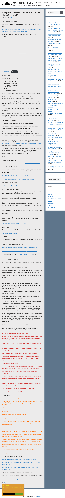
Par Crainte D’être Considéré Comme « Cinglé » (14, 280)
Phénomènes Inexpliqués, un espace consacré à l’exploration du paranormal (55, 30)
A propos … (40, 5)
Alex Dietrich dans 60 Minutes (9, 233)
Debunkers (50, 194)
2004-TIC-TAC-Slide (6, 71)
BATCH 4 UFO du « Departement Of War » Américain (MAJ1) (53, 92)
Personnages (51, 203)
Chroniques (50, 192)
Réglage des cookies (9, 493)
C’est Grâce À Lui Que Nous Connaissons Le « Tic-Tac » (16, 175)
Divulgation (50, 196)
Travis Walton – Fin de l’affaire (55, 137)
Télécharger (14, 71)
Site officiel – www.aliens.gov (55, 113)
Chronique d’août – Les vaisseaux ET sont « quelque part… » (55, 71)
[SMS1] (32, 179)
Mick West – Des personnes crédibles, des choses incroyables (54, 118)
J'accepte (19, 493)
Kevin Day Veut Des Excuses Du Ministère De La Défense (16, 179)
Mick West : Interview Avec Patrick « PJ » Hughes (14, 223)
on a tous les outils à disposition (18, 391)
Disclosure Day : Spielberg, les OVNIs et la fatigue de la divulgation (55, 105)
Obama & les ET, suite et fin (54, 156)
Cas (4, 482)
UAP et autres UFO (23, 3)
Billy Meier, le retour (52, 75)
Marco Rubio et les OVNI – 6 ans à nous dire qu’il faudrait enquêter (55, 54)
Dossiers (45, 2)
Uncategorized (51, 207)
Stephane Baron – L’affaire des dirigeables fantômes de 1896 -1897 (55, 130)
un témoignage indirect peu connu (24, 254)
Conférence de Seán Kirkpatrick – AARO (12, 483)
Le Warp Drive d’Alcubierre (54, 43)
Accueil (38, 2)
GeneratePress (39, 496)
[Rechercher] (61, 12)
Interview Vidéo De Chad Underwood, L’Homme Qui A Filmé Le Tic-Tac (19, 251)
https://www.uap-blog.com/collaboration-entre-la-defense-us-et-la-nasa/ (19, 459)
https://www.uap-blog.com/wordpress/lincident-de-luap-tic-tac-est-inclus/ (19, 479)
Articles (48, 5)
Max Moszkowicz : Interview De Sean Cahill (12, 185)
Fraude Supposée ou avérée (54, 198)
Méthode (50, 201)
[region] (13, 490)
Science (49, 205)
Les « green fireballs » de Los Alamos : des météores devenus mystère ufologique (55, 84)
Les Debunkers (55, 2)
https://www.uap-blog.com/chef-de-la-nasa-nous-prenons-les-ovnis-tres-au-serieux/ (22, 143)
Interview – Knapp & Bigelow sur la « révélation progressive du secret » (55, 60)
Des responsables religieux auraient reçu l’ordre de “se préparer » (54, 152)
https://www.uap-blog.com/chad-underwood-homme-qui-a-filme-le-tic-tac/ (19, 247)
